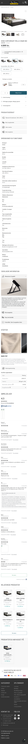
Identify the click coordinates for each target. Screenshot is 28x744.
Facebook (16, 715)
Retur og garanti (18, 692)
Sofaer (2, 688)
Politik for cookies (5, 738)
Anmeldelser (17, 699)
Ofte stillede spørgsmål (20, 694)
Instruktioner (5, 265)
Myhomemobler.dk (5, 7)
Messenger (5, 725)
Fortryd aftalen (17, 706)
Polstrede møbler (5, 686)
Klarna (15, 704)
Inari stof (4, 356)
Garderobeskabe (5, 697)
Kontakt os (16, 697)
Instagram (16, 718)
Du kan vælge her (8, 206)
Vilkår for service (5, 735)
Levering (16, 686)
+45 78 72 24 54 (7, 719)
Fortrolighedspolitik (5, 733)
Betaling (16, 688)
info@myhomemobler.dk (9, 723)
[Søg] (23, 2)
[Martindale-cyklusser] (12, 384)
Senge (11, 7)
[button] (26, 3)
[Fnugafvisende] (10, 387)
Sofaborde (3, 692)
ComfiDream (5, 256)
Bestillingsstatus (18, 690)
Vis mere (14, 575)
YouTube (19, 715)
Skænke (3, 690)
